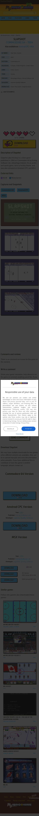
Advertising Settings (10, 421)
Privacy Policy (25, 423)
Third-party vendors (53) (20, 409)
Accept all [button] (28, 429)
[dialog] (19, 408)
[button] (20, 434)
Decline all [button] (10, 429)
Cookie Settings (15, 423)
